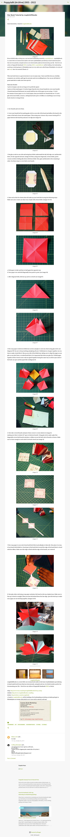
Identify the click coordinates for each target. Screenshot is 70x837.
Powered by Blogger (36, 832)
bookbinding (10, 724)
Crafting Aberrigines (16, 744)
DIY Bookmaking (21, 724)
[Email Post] (8, 723)
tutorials (44, 724)
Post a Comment (11, 758)
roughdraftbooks (27, 23)
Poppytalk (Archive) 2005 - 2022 (20, 2)
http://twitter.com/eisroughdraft (20, 695)
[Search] (38, 2)
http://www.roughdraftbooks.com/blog (22, 693)
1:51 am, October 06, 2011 (17, 740)
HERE (24, 65)
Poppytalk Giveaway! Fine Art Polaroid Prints (29, 779)
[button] (8, 19)
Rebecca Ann (14, 736)
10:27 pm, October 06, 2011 (18, 755)
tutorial (38, 724)
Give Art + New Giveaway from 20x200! (27, 817)
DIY (15, 724)
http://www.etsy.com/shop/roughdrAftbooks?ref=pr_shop (26, 690)
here (10, 69)
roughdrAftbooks (49, 58)
